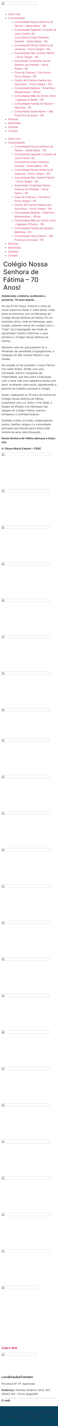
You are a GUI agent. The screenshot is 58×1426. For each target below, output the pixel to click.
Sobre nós (14, 14)
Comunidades (16, 18)
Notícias (13, 119)
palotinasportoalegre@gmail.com (31, 1400)
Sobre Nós (9, 1348)
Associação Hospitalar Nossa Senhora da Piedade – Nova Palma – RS (32, 64)
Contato (13, 130)
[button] (29, 135)
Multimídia (14, 123)
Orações (13, 127)
